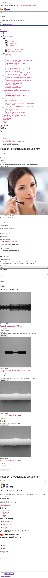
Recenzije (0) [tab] (5, 248)
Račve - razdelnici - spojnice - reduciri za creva (13, 141)
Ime (1, 276)
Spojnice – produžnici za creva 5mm (15, 371)
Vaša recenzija (4, 269)
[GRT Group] (5, 10)
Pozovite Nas (10, 217)
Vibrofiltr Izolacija (6, 118)
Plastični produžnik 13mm (10, 460)
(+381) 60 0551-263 (20, 5)
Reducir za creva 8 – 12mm (11, 326)
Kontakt (4, 124)
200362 (6, 243)
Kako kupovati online (7, 521)
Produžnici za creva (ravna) (9, 143)
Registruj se (9, 24)
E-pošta (2, 281)
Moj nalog (4, 2)
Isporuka (4, 528)
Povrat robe (5, 525)
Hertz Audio (5, 121)
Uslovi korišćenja (6, 524)
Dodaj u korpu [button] (4, 380)
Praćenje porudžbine (7, 3)
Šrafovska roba (6, 140)
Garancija (4, 527)
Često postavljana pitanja (8, 522)
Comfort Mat (5, 119)
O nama (4, 0)
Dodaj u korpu (9, 573)
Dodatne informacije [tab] (7, 246)
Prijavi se (2, 22)
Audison (4, 122)
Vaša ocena (3, 265)
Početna (4, 138)
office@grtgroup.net (31, 5)
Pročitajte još (4, 335)
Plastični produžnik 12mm (10, 416)
